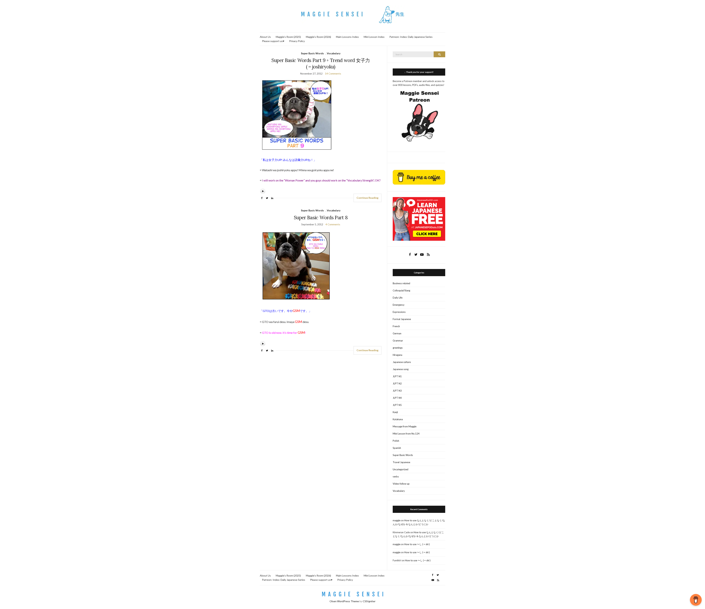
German (397, 333)
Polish (396, 440)
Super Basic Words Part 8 (321, 217)
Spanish (397, 447)
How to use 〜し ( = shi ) (417, 544)
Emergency (398, 304)
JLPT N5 (397, 404)
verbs (396, 476)
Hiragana (397, 354)
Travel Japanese (401, 462)
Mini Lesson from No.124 (406, 433)
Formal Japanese (402, 319)
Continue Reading (367, 197)
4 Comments (333, 224)
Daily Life (397, 297)
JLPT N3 (397, 390)
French (396, 326)
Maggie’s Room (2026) (318, 36)
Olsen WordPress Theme (344, 601)
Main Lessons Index (347, 36)
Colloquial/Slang (401, 290)
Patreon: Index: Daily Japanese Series (411, 36)
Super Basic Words (312, 53)
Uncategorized (400, 469)
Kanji (395, 412)
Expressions (399, 311)
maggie (396, 520)
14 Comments (333, 73)
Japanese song (400, 369)
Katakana (398, 419)
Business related (401, 283)
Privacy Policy (297, 41)
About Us (265, 36)
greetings (398, 347)
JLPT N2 (397, 383)
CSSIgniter (369, 601)
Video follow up (401, 483)
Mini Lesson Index (374, 36)
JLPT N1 (397, 376)
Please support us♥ (273, 41)
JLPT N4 (397, 397)
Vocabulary (333, 53)
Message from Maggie (404, 426)
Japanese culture (402, 362)
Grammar (398, 340)
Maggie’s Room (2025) (288, 36)
